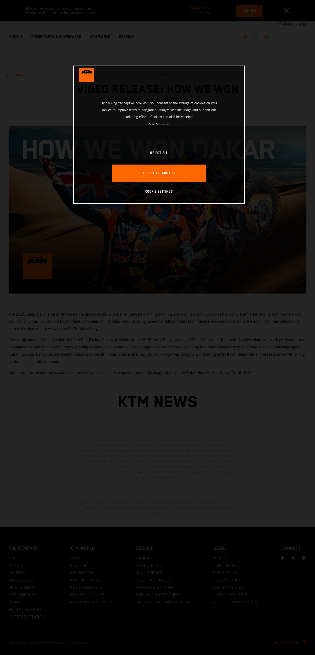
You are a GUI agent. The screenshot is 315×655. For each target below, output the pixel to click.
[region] (159, 135)
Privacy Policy (155, 124)
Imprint (166, 124)
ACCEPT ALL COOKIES (159, 173)
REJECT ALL (159, 153)
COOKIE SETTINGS (159, 191)
